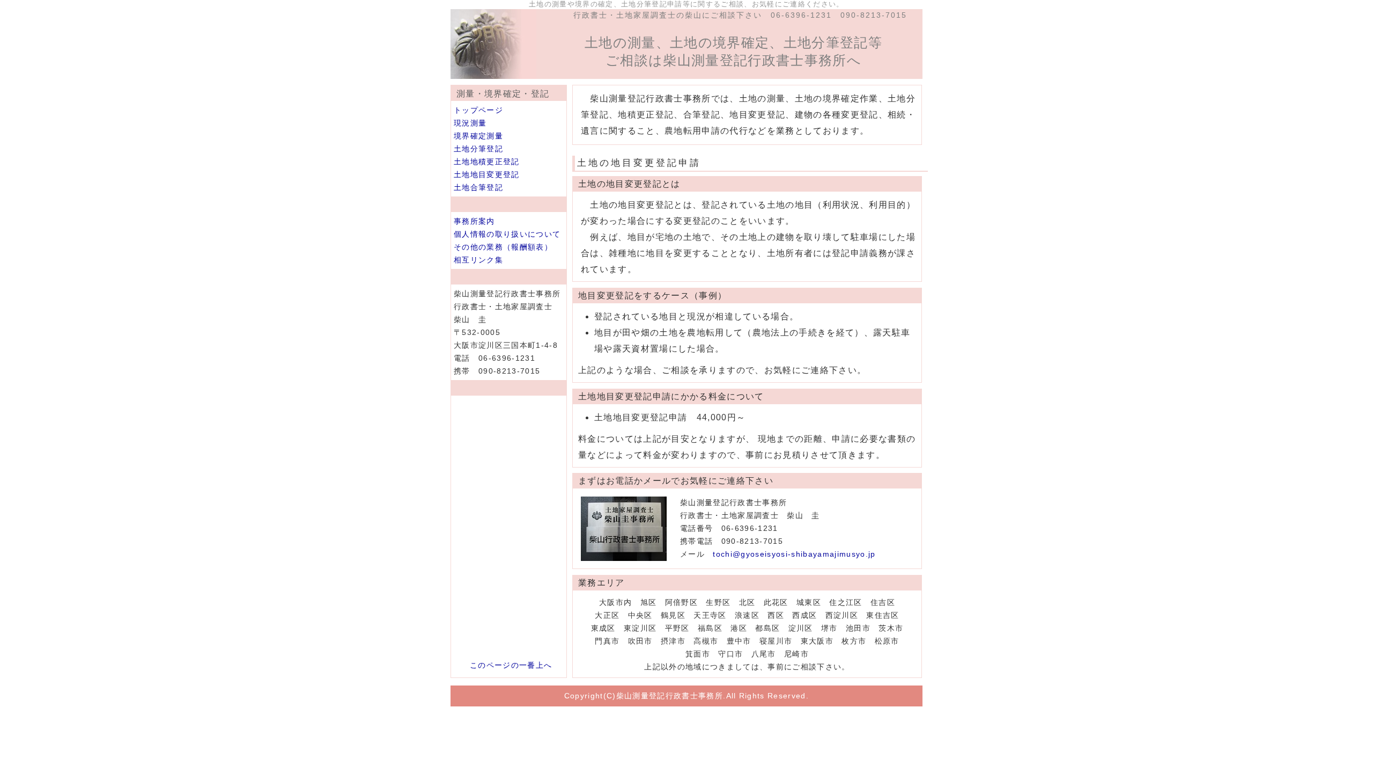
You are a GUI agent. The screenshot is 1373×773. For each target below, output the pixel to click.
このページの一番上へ (511, 665)
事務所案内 (474, 221)
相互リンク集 (478, 260)
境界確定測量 (478, 136)
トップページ (478, 110)
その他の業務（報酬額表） (503, 247)
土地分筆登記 (478, 148)
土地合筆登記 (478, 187)
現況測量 (470, 123)
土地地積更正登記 (487, 161)
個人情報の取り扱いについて (507, 234)
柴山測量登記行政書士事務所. (671, 695)
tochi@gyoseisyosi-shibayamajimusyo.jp (794, 554)
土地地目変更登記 (487, 174)
